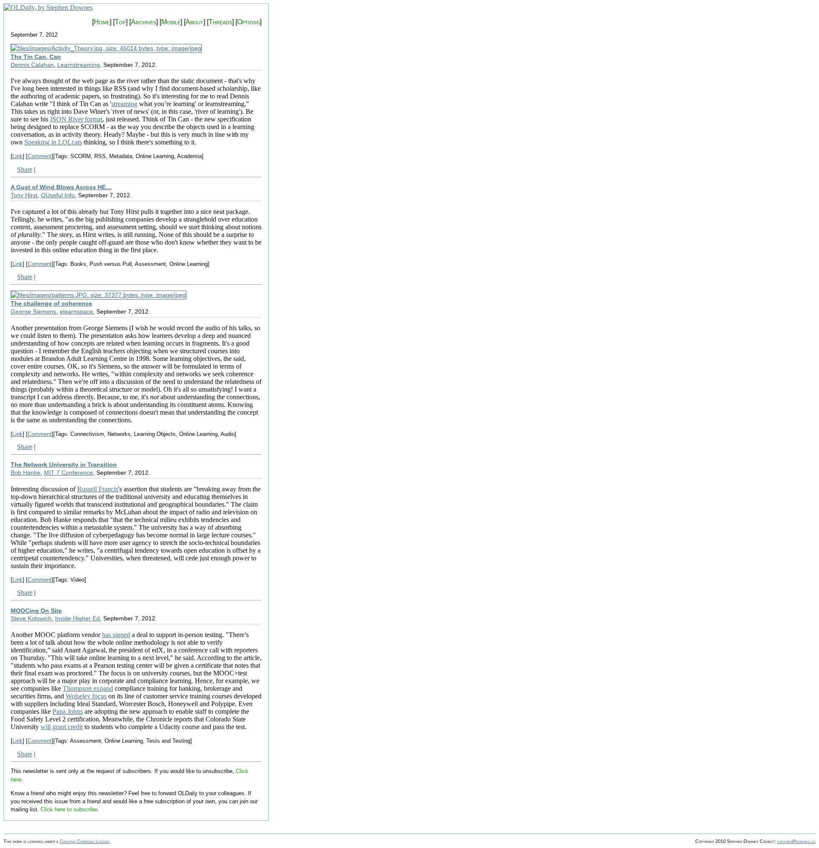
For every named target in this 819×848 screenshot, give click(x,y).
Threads (220, 22)
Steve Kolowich (31, 618)
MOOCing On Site (36, 610)
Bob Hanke (26, 472)
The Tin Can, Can (36, 56)
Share (24, 169)
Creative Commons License (85, 841)
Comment (40, 156)
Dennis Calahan (32, 64)
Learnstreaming (78, 64)
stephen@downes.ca (796, 841)
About (194, 22)
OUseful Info (58, 195)
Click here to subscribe (69, 809)
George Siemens (33, 311)
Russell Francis (97, 489)
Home (102, 22)
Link (17, 156)
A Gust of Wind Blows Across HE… (61, 187)
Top (120, 22)
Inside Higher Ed (77, 618)
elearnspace (76, 311)
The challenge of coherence (51, 303)
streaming (124, 103)
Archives (143, 22)
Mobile (170, 22)
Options (248, 22)
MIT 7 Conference (68, 472)
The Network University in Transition (64, 464)
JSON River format (76, 119)
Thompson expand (88, 688)
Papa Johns (67, 711)
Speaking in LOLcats (53, 142)
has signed (116, 634)
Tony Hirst (24, 195)
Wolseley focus (86, 696)
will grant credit (62, 726)
